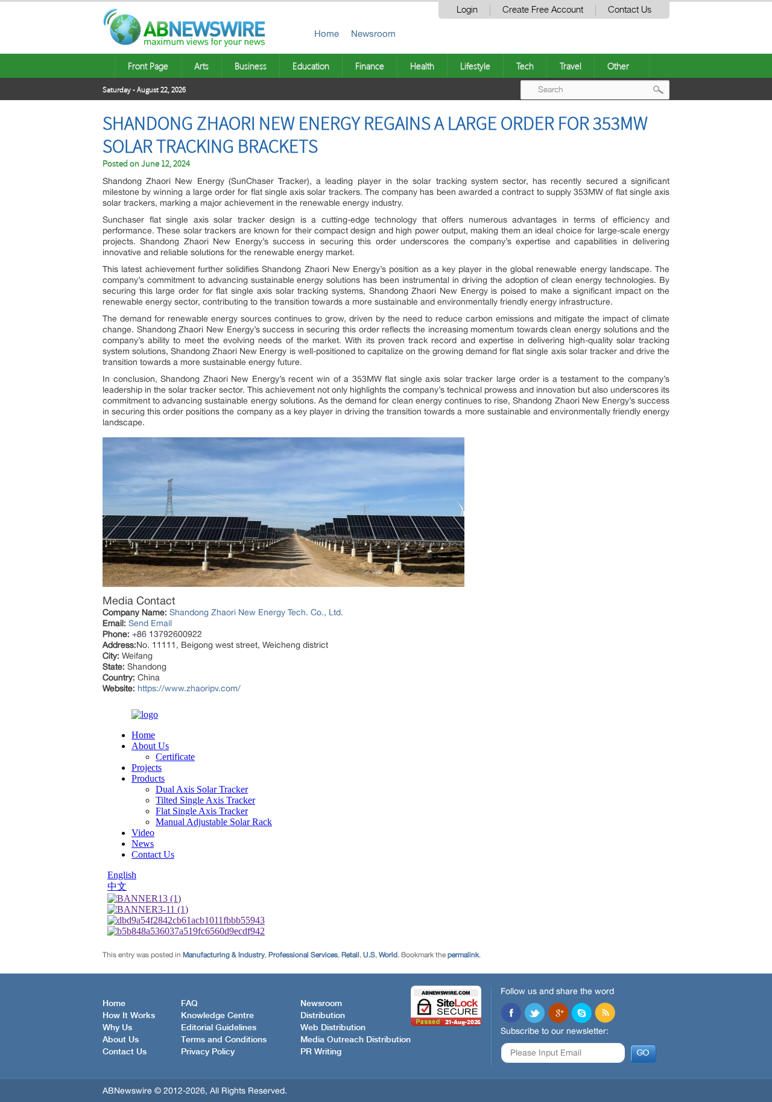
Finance (369, 66)
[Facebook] (511, 1013)
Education (311, 66)
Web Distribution (332, 1028)
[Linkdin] (558, 1013)
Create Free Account (542, 9)
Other (618, 66)
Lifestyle (475, 66)
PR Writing (320, 1052)
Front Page (148, 66)
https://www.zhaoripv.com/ (189, 688)
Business (251, 66)
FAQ (189, 1003)
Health (422, 66)
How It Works (129, 1016)
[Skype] (581, 1013)
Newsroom (373, 33)
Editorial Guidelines (218, 1028)
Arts (201, 66)
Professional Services (303, 955)
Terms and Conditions (224, 1040)
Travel (570, 66)
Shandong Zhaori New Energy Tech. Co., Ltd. (256, 612)
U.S (369, 955)
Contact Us (629, 9)
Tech (525, 66)
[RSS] (605, 1013)
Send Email (150, 623)
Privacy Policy (208, 1052)
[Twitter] (534, 1013)
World (388, 955)
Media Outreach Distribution (355, 1040)
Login (467, 9)
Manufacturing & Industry (224, 955)
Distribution (322, 1016)
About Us (121, 1040)
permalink (463, 955)
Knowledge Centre (217, 1016)
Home (326, 33)
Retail (350, 955)
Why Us (117, 1028)
